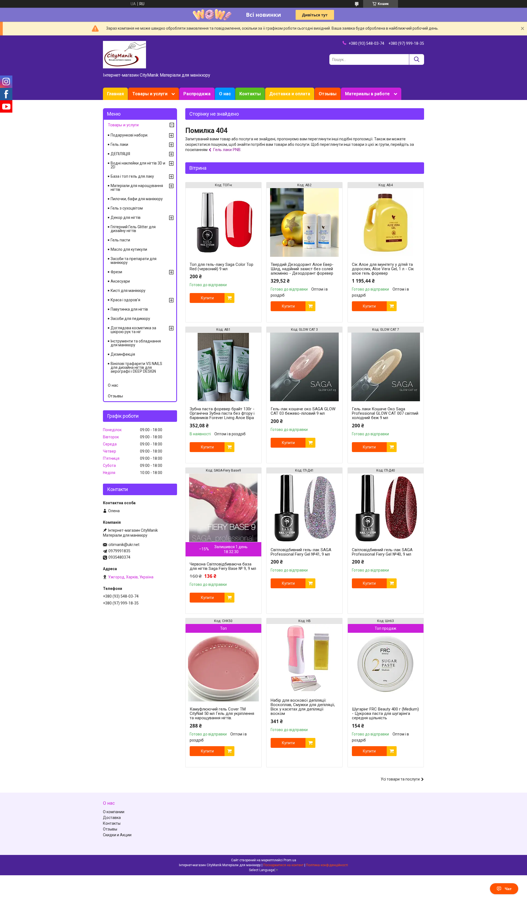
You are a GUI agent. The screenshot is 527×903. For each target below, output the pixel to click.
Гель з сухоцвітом (127, 208)
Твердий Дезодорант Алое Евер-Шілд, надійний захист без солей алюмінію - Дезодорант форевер (302, 268)
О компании (113, 812)
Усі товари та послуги (400, 779)
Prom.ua (290, 860)
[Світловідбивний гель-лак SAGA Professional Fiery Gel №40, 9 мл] (386, 507)
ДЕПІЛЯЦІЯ (120, 154)
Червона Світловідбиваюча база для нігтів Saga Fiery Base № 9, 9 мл (223, 566)
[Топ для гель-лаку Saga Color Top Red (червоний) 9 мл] (223, 222)
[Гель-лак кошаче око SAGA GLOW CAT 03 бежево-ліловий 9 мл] (304, 367)
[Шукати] (416, 59)
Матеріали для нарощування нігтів (137, 187)
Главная (115, 93)
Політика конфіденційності (327, 865)
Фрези (116, 272)
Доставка (112, 817)
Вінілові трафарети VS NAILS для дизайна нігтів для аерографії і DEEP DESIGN (136, 367)
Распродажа (197, 93)
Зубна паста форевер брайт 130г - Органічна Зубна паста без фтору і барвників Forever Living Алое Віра (222, 413)
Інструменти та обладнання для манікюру (136, 343)
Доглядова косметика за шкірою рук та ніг (133, 330)
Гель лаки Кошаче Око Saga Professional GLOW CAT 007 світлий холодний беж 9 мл (385, 413)
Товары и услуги (149, 93)
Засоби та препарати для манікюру (133, 261)
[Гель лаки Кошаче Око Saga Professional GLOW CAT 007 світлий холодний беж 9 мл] (386, 367)
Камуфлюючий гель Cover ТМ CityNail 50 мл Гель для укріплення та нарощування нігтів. (222, 713)
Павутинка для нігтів (129, 309)
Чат (508, 889)
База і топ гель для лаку (132, 176)
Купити (207, 298)
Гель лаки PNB (226, 149)
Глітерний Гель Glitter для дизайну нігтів (133, 229)
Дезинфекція (123, 354)
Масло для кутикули (129, 249)
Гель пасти (120, 240)
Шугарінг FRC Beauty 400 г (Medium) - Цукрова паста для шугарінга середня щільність (385, 713)
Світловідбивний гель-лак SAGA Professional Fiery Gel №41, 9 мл (301, 552)
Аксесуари (120, 281)
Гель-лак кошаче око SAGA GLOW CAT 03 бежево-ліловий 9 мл (303, 411)
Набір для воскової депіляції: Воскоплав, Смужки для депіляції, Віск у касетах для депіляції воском (303, 707)
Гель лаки (119, 144)
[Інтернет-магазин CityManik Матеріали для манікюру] (124, 54)
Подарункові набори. (129, 135)
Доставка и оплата (289, 93)
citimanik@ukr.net (123, 544)
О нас (225, 93)
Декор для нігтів (126, 217)
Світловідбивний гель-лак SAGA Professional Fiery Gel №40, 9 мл (382, 552)
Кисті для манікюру (128, 290)
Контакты (250, 93)
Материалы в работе (367, 93)
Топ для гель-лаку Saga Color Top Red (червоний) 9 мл (221, 266)
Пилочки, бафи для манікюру (137, 199)
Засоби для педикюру (130, 318)
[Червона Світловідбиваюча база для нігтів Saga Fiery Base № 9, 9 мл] (223, 507)
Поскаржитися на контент (283, 865)
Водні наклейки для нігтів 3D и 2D (138, 165)
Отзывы (328, 93)
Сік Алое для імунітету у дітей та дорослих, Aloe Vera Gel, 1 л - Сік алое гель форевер (383, 268)
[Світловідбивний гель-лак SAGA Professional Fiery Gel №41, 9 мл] (304, 507)
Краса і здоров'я (125, 300)
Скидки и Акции (117, 835)
